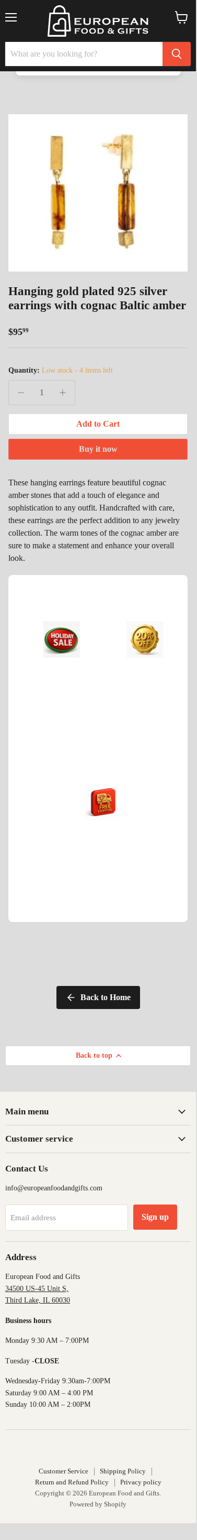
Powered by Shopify (97, 1504)
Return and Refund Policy (72, 1482)
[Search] (177, 54)
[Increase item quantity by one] (62, 392)
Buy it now (98, 448)
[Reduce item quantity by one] (20, 392)
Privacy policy (140, 1482)
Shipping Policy (123, 1471)
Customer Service (63, 1471)
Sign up (155, 1216)
